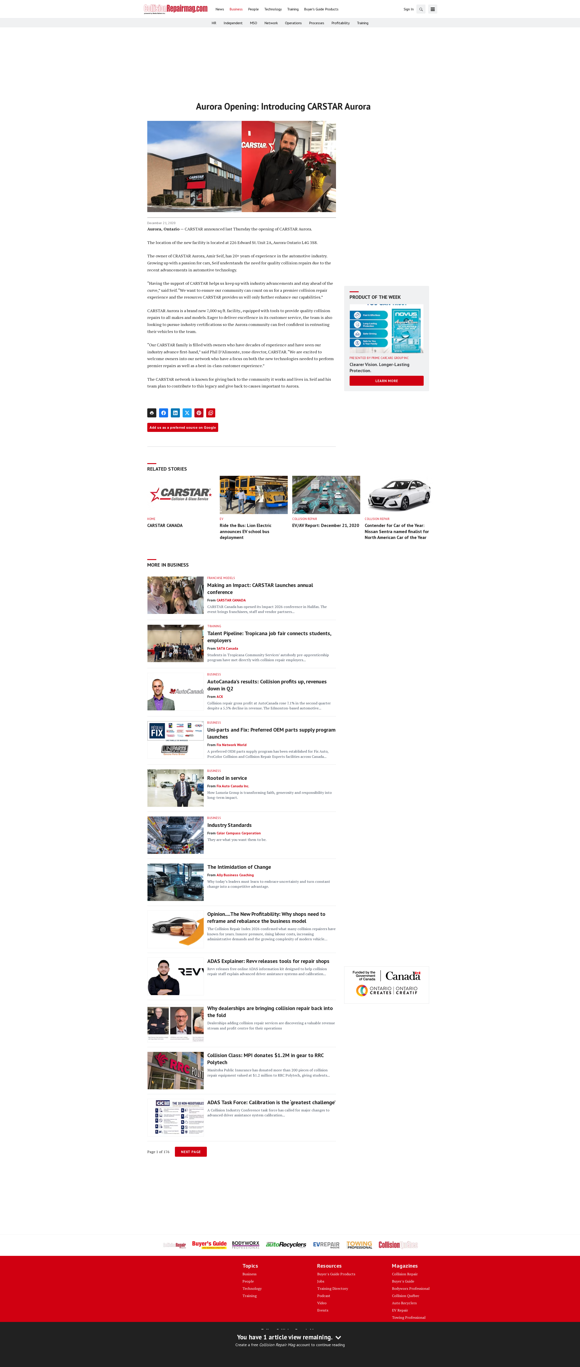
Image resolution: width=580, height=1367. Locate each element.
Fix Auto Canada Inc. (233, 786)
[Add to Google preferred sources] (210, 412)
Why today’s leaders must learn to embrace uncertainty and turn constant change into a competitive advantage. (268, 884)
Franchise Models (221, 578)
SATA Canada (227, 648)
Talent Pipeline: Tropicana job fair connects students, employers (269, 637)
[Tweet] (187, 412)
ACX (220, 696)
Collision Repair (304, 519)
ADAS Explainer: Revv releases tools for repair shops (268, 961)
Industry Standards (229, 824)
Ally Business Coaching (235, 875)
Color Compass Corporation (239, 833)
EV (221, 519)
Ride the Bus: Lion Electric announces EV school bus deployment (245, 531)
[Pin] (198, 412)
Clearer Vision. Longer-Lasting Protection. (379, 368)
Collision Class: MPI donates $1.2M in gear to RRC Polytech (265, 1059)
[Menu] (432, 9)
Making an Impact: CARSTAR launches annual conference (260, 589)
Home (151, 519)
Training (214, 626)
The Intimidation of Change (239, 866)
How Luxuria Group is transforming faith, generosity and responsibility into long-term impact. (269, 795)
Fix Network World (231, 744)
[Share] (163, 412)
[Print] (151, 412)
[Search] (420, 9)
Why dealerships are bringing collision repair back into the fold (270, 1012)
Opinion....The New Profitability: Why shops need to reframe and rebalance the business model (266, 917)
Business (214, 674)
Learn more (386, 381)
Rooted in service (227, 777)
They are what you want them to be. (236, 839)
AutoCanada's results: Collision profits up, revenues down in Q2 (267, 685)
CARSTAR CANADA (165, 525)
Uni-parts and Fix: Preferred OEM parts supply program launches (271, 733)
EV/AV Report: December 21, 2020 (325, 525)
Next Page (191, 1151)
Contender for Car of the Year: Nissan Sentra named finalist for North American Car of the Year (397, 531)
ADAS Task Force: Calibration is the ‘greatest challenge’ (271, 1102)
